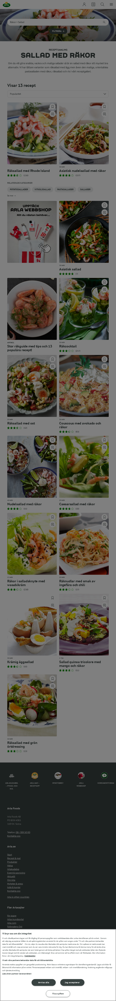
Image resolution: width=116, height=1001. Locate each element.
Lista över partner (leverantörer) (16, 974)
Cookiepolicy (29, 956)
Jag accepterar (72, 982)
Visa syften (58, 993)
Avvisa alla (43, 982)
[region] (58, 965)
